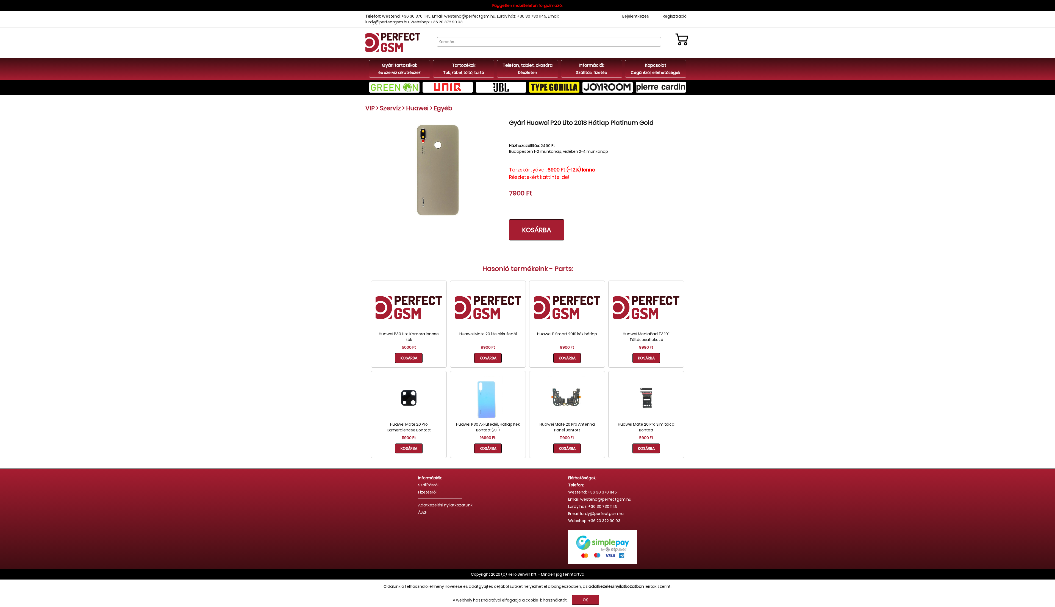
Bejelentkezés (635, 16)
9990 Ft (646, 347)
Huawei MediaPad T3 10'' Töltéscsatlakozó (646, 336)
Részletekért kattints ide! (539, 177)
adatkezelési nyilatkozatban (616, 586)
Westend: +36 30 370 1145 (406, 16)
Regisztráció (675, 16)
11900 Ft (409, 437)
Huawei (417, 108)
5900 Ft (646, 437)
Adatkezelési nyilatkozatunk (445, 505)
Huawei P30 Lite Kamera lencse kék (409, 336)
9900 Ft (488, 347)
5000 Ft (409, 347)
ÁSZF (422, 512)
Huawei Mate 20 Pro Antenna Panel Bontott (567, 427)
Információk (591, 68)
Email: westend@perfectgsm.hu (463, 16)
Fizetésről (427, 492)
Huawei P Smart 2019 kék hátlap (567, 334)
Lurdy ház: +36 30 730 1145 (521, 16)
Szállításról (428, 485)
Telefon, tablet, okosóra (527, 68)
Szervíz (390, 108)
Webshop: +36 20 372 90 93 (436, 22)
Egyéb (443, 108)
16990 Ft (488, 437)
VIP (370, 108)
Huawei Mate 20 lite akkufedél (488, 334)
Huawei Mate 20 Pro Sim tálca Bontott (646, 427)
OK (585, 600)
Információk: (430, 478)
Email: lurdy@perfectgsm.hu (596, 513)
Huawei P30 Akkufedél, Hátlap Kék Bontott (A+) (488, 427)
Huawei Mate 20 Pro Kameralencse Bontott (409, 427)
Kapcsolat (655, 68)
